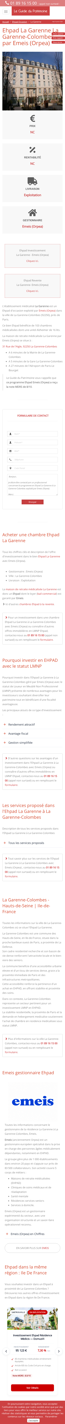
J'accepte (33, 1420)
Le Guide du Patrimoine (30, 11)
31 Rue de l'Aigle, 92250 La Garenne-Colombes (29, 346)
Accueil (5, 21)
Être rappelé (58, 38)
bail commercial (46, 593)
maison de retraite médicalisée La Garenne (31, 589)
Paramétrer (51, 1416)
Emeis (45, 1248)
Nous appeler (58, 34)
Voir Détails (32, 1387)
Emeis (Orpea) (47, 310)
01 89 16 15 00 (23, 3)
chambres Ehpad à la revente (36, 604)
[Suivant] (59, 1351)
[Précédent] (6, 1351)
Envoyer (32, 502)
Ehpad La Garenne (49, 556)
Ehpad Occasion (19, 21)
